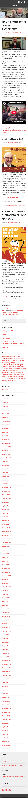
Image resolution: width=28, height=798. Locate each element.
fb (19, 3)
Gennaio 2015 (6, 705)
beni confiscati (13, 358)
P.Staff (19, 33)
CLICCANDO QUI (13, 198)
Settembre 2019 (6, 498)
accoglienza (13, 356)
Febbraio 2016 (6, 657)
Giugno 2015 (5, 686)
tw (22, 3)
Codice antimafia (20, 360)
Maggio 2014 (5, 734)
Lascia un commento (13, 314)
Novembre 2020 (6, 450)
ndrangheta (5, 374)
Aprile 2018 (5, 561)
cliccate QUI (7, 296)
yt (25, 3)
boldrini (22, 358)
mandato (15, 312)
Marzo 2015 (5, 697)
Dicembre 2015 (6, 664)
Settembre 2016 (6, 631)
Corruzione (5, 366)
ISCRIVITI (5, 390)
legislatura (9, 312)
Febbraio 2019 (6, 524)
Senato (23, 376)
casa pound (13, 130)
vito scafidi (4, 380)
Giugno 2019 (5, 509)
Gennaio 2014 (6, 749)
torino (24, 378)
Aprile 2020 (5, 472)
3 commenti (22, 205)
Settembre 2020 (6, 458)
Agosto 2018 (5, 546)
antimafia (5, 358)
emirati (24, 366)
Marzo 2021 (5, 436)
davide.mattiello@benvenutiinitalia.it (13, 776)
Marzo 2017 (5, 609)
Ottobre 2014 (6, 716)
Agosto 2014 (5, 723)
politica (22, 374)
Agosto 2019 (5, 502)
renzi (10, 376)
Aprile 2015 (5, 694)
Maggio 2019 (5, 513)
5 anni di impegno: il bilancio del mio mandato (14, 215)
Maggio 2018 (5, 557)
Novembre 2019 (6, 491)
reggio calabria (5, 376)
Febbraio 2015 (6, 701)
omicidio (11, 374)
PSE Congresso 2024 (7, 331)
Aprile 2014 (5, 738)
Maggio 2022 (5, 414)
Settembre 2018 (6, 542)
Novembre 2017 (6, 579)
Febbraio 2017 (6, 612)
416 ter (8, 356)
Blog (3, 758)
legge (24, 368)
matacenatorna (14, 372)
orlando (16, 374)
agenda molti (20, 310)
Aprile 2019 (5, 517)
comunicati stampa (12, 364)
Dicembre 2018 (6, 531)
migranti (20, 372)
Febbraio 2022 (6, 421)
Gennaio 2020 (6, 484)
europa (10, 368)
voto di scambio (12, 380)
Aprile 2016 (5, 649)
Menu (15, 6)
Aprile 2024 (5, 399)
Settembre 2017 (6, 587)
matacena (5, 372)
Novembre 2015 (6, 668)
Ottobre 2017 (6, 583)
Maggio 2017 (5, 601)
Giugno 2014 (5, 730)
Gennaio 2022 (6, 425)
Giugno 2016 (5, 642)
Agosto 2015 (5, 679)
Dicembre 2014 (6, 708)
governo (19, 368)
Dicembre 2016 (6, 620)
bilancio (4, 312)
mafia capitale (15, 370)
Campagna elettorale (12, 205)
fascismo (18, 130)
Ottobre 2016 (6, 627)
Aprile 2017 (5, 605)
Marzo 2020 (5, 476)
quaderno (4, 314)
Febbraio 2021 (6, 439)
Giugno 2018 (5, 554)
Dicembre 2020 (6, 447)
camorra (7, 360)
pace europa (5, 334)
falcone (14, 368)
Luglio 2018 (5, 550)
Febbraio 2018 (6, 568)
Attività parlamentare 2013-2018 (12, 765)
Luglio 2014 (5, 727)
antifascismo (5, 130)
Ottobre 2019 (6, 495)
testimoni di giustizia (13, 378)
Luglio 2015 (5, 682)
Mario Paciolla (6, 338)
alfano (18, 356)
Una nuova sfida (12, 138)
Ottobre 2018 (6, 539)
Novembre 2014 (6, 712)
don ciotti (17, 366)
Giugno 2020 (5, 465)
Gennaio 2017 (6, 616)
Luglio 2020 (5, 461)
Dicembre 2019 (6, 487)
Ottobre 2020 (6, 454)
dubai (20, 366)
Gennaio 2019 (6, 528)
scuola (19, 376)
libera (3, 370)
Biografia (5, 762)
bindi (19, 358)
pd (18, 374)
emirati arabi (5, 368)
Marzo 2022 (5, 417)
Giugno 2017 (5, 598)
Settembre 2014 (6, 719)
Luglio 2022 (5, 406)
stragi (3, 378)
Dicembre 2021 (6, 428)
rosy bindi (14, 376)
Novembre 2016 (6, 624)
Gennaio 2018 (6, 572)
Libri (3, 310)
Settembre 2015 (6, 675)
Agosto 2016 (5, 635)
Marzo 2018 (5, 565)
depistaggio (11, 366)
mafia (8, 370)
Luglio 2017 (5, 594)
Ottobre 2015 (6, 671)
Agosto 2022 (5, 402)
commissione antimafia (8, 362)
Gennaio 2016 (6, 660)
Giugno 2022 (5, 410)
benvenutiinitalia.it (8, 780)
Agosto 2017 (5, 590)
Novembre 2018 (6, 535)
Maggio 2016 (5, 646)
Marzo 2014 (5, 741)
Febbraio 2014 (6, 745)
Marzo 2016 (5, 653)
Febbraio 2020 (6, 480)
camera (3, 360)
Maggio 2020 (5, 469)
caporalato (12, 360)
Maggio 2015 (5, 690)
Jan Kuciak (5, 347)
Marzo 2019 (5, 520)
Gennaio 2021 (6, 443)
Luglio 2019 (5, 506)
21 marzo (4, 356)
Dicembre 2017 (6, 576)
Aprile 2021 (5, 432)
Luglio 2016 (5, 638)
